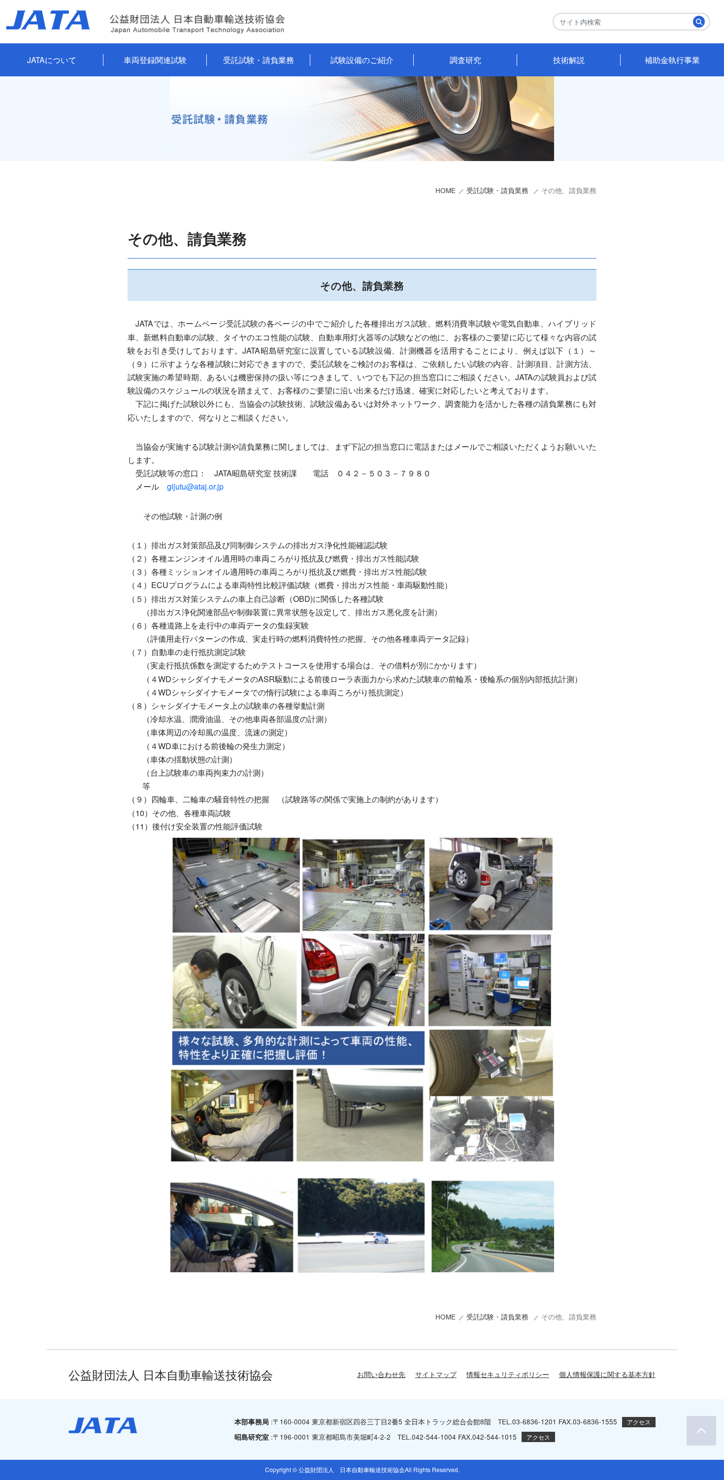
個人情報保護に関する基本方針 (607, 1374)
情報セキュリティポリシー (507, 1374)
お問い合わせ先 (381, 1374)
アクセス (639, 1421)
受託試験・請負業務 (498, 190)
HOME (445, 190)
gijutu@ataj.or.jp (195, 486)
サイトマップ (436, 1374)
